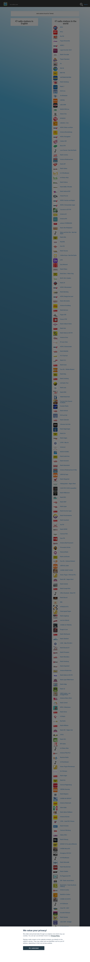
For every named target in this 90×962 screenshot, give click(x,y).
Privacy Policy (55, 935)
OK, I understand (34, 948)
